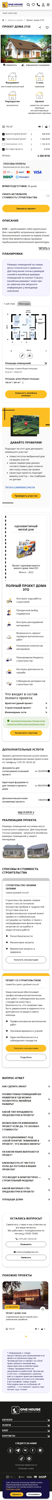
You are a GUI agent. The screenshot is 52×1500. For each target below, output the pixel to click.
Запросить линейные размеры (26, 394)
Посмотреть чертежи (26, 733)
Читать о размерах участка (20, 487)
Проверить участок (26, 495)
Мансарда (24, 303)
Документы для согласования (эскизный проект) (15, 771)
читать (43, 248)
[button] (5, 1337)
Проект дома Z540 (16, 1313)
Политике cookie (13, 1489)
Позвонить (26, 1244)
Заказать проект (26, 208)
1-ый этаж (9, 303)
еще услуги (25, 812)
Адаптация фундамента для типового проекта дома (15, 785)
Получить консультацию (26, 959)
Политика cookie (26, 1468)
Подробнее (26, 1057)
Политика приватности (26, 1465)
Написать (26, 1257)
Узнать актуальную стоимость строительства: (19, 196)
